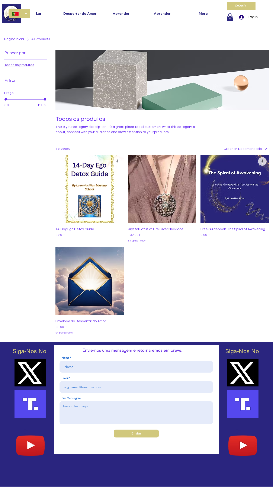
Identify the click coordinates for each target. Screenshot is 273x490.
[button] (230, 17)
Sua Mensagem (71, 398)
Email (65, 378)
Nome (65, 357)
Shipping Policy (136, 240)
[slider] (5, 99)
